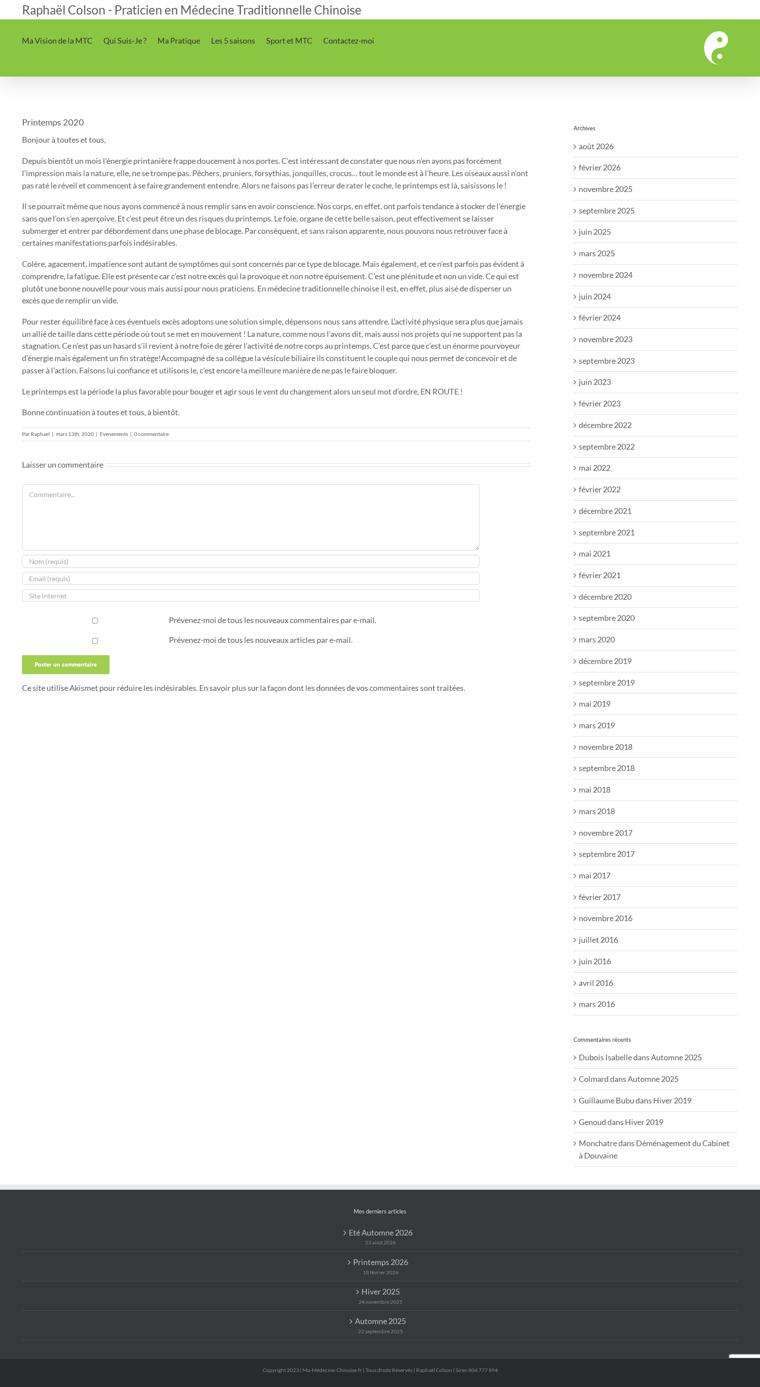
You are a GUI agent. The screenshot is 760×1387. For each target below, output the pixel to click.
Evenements (114, 434)
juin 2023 (595, 382)
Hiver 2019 (672, 1100)
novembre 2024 (605, 275)
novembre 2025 (605, 189)
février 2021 (600, 575)
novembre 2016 (605, 918)
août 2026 (596, 146)
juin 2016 (595, 961)
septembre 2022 (607, 446)
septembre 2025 (607, 210)
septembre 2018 (607, 768)
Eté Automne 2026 (381, 1232)
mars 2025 (597, 253)
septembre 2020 (607, 618)
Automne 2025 (676, 1057)
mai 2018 (594, 789)
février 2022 (600, 489)
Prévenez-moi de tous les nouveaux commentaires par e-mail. (272, 620)
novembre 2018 (605, 747)
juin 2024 (595, 296)
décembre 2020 (605, 596)
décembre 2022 (605, 425)
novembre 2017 (605, 832)
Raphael (40, 434)
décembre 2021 (605, 511)
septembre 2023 (607, 360)
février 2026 (600, 167)
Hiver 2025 (381, 1291)
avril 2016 (596, 983)
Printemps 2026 (380, 1262)
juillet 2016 (598, 939)
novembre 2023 (605, 339)
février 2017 (600, 897)
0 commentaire (151, 434)
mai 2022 (594, 467)
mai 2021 (594, 553)
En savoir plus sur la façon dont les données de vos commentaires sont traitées (331, 688)
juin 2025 (595, 231)
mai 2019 (594, 703)
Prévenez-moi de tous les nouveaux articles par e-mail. (261, 640)
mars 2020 (597, 639)
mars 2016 (597, 1004)
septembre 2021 (607, 532)
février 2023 (600, 403)
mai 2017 (594, 875)
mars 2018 (597, 811)
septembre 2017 (607, 854)
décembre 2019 (605, 661)
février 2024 (600, 317)
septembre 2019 (607, 682)
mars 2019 (597, 725)
